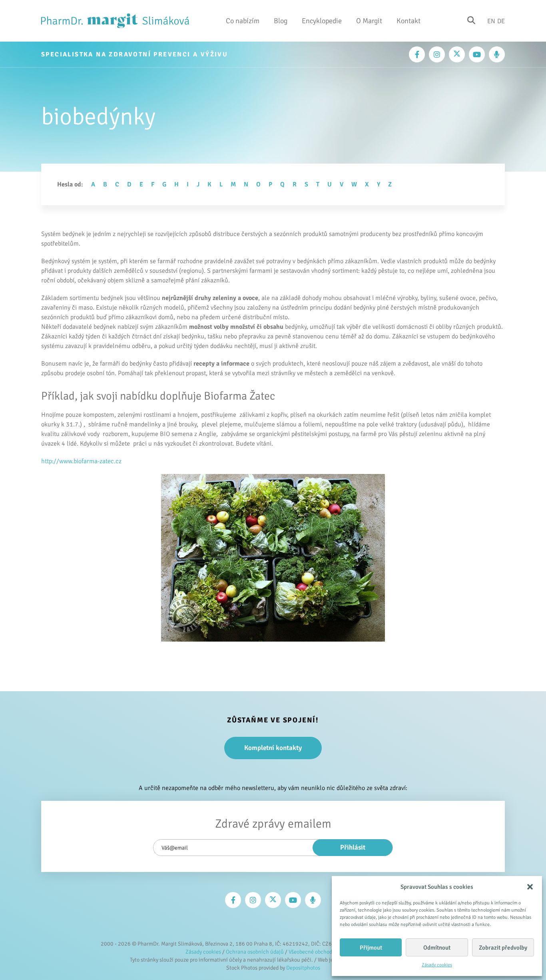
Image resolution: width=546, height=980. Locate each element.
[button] (530, 887)
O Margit (369, 20)
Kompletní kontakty (273, 748)
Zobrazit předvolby (503, 947)
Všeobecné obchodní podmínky (325, 951)
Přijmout (371, 947)
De (501, 21)
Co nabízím (242, 20)
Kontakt (408, 20)
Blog (280, 20)
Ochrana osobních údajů (255, 951)
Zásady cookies (437, 965)
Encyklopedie (322, 20)
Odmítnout (436, 947)
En (491, 21)
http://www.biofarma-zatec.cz (81, 461)
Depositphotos (303, 967)
